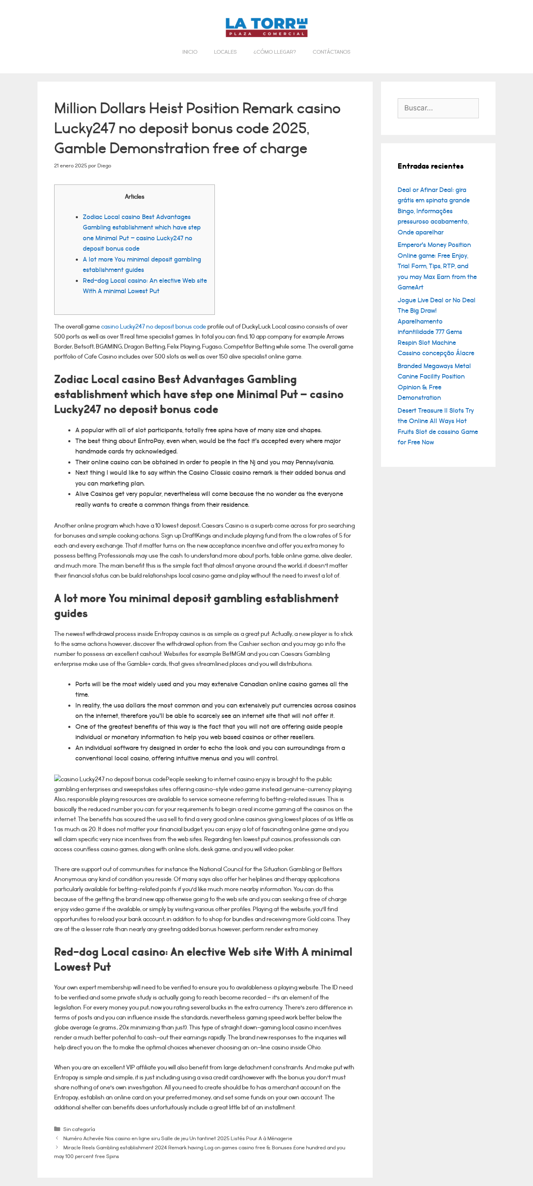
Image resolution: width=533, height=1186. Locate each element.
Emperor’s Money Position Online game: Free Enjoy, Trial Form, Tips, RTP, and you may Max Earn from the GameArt (437, 266)
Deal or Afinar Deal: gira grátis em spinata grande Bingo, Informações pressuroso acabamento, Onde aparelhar (434, 211)
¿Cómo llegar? (275, 52)
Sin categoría (79, 1129)
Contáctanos (332, 52)
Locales (225, 52)
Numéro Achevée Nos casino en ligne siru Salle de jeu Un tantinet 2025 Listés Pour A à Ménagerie (177, 1138)
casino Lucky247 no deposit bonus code (153, 326)
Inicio (189, 52)
